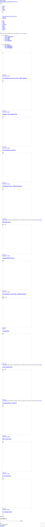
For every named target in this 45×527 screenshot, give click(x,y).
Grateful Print (5, 331)
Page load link (2, 525)
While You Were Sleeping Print (9, 114)
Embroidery (4, 24)
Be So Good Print (6, 476)
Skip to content (3, 0)
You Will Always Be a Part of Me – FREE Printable (14, 78)
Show (8, 45)
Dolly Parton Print (6, 439)
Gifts (3, 25)
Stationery (4, 28)
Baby (3, 21)
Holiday (3, 26)
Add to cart (4, 75)
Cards (3, 22)
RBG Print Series (6, 222)
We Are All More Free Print (9, 150)
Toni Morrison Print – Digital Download (12, 186)
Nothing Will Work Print (8, 258)
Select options (5, 219)
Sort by (9, 36)
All (3, 20)
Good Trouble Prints (7, 367)
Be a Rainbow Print (7, 511)
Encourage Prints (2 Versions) (9, 403)
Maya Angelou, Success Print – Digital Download (14, 294)
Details (8, 75)
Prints (3, 27)
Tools (3, 29)
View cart (25, 33)
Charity (3, 23)
